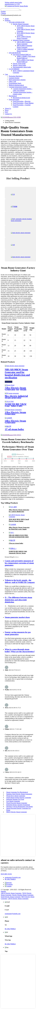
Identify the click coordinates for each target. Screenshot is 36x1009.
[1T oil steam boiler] (8, 426)
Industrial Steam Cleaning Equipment (18, 805)
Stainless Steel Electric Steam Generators (19, 794)
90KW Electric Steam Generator (16, 812)
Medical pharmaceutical (16, 85)
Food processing (14, 99)
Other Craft (12, 81)
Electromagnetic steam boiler (22, 67)
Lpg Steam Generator (13, 801)
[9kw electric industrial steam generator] (12, 393)
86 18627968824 (10, 879)
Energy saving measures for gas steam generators (18, 633)
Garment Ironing (14, 78)
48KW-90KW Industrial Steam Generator (24, 46)
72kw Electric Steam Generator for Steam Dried (15, 389)
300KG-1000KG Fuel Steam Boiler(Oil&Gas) (26, 57)
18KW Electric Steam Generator (11, 893)
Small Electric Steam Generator (10, 897)
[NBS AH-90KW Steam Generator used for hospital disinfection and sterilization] (14, 366)
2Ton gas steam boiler (16, 543)
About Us (8, 108)
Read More (8, 382)
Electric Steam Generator (21, 24)
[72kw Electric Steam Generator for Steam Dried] (9, 385)
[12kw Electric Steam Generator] (13, 410)
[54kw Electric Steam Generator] (8, 418)
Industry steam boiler (19, 65)
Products (7, 20)
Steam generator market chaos (17, 617)
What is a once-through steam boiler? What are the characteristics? (20, 650)
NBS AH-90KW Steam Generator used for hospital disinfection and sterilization (17, 373)
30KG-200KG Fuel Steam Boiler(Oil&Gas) (25, 61)
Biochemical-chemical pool (21, 98)
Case (6, 74)
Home (7, 18)
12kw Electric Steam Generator (15, 413)
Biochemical (13, 96)
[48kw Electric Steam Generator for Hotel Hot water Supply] (12, 524)
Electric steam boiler (19, 63)
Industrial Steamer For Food (15, 799)
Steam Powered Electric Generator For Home (18, 809)
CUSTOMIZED (14, 69)
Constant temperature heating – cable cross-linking (22, 89)
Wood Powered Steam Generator (16, 803)
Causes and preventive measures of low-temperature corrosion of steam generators (19, 563)
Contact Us (8, 114)
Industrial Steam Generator (21, 40)
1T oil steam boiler (14, 429)
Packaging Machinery (16, 76)
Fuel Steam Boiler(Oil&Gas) (22, 54)
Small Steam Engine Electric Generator (18, 797)
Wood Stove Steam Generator (15, 796)
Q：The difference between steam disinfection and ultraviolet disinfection (18, 599)
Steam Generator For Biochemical (17, 792)
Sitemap (3, 891)
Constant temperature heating (18, 87)
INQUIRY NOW (6, 874)
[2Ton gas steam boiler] (12, 540)
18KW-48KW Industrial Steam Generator (24, 43)
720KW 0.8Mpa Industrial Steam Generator (25, 50)
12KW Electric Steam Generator (18, 898)
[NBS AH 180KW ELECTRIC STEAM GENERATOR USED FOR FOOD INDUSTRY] (11, 532)
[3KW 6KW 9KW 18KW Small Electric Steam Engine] (20, 517)
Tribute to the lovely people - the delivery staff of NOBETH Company (20, 581)
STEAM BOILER (15, 53)
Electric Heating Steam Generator (22, 895)
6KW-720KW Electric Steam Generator (24, 37)
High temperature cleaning (17, 80)
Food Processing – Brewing (21, 101)
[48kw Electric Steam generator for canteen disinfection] (13, 507)
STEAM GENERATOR (16, 22)
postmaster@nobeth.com (13, 877)
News (6, 110)
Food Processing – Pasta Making (23, 103)
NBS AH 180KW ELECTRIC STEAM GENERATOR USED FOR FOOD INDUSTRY (19, 537)
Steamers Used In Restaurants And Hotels (19, 806)
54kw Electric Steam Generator (15, 422)
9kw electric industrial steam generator (16, 397)
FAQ (6, 112)
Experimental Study (15, 83)
